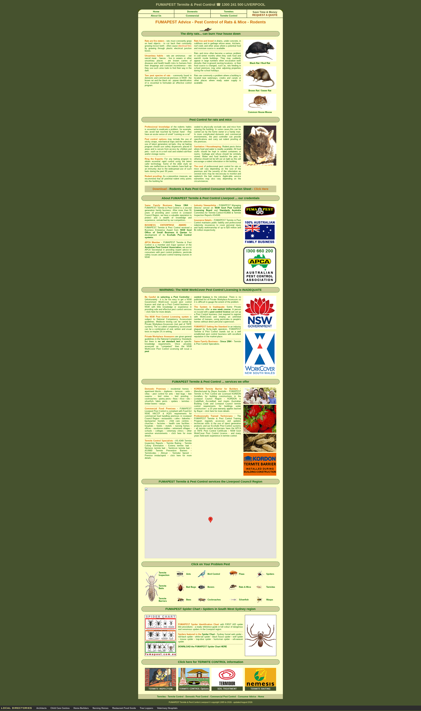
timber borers (151, 403)
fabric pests (162, 401)
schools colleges (154, 431)
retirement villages (181, 428)
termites (185, 401)
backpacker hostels (155, 421)
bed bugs (180, 394)
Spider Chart (208, 634)
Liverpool (233, 481)
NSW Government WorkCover (168, 300)
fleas (175, 398)
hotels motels (164, 426)
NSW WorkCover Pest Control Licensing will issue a (168, 349)
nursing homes (182, 426)
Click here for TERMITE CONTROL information (210, 662)
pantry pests (165, 398)
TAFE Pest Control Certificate (212, 431)
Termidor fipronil (181, 453)
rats (188, 398)
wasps (162, 403)
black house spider (221, 636)
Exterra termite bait (178, 445)
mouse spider (186, 639)
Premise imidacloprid (156, 455)
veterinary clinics (175, 431)
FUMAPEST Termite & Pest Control (162, 208)
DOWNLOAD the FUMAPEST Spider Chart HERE (202, 646)
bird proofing (181, 396)
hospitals (149, 426)
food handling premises (168, 416)
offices (148, 428)
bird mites (163, 396)
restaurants (166, 418)
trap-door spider (203, 639)
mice (182, 398)
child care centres (179, 421)
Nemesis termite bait (155, 448)
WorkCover (205, 317)
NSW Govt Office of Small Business (168, 231)
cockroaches (151, 398)
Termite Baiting (173, 443)
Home (261, 696)
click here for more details (158, 312)
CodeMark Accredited (205, 401)
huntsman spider (222, 639)
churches (149, 423)
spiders (174, 401)
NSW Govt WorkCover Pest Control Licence (217, 432)
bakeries (186, 418)
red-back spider (185, 636)
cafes (177, 418)
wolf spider (238, 636)
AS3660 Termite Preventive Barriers (166, 450)
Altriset (164, 453)
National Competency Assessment (174, 319)
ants (171, 394)
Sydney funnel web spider (229, 634)
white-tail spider (202, 636)
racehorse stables (161, 428)
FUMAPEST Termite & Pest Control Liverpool (202, 198)
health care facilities (179, 423)
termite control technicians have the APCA (220, 428)
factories (161, 423)
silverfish (149, 401)
